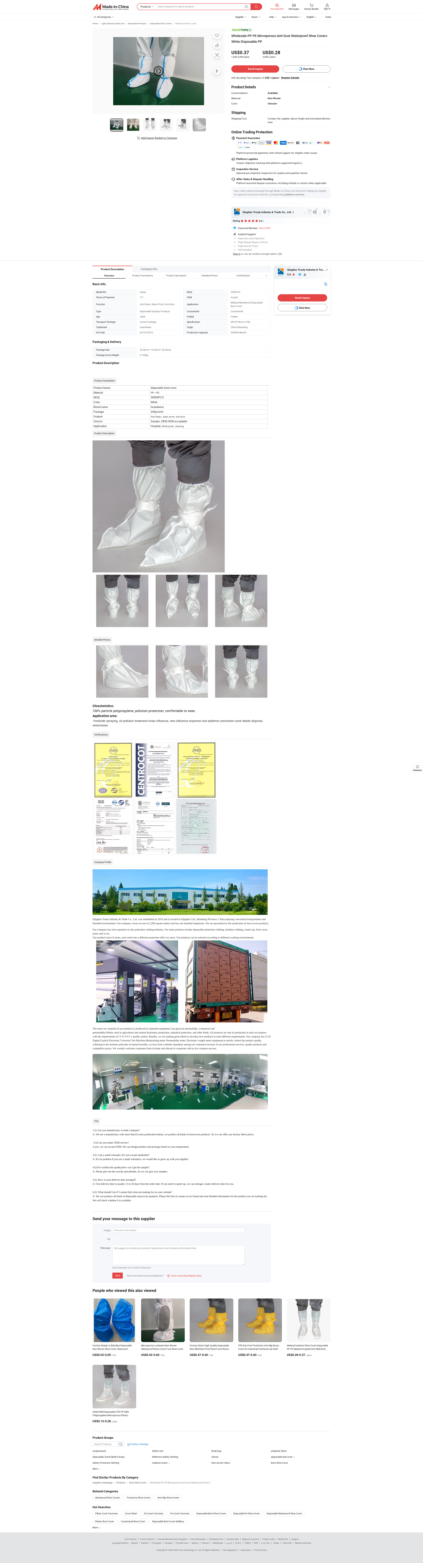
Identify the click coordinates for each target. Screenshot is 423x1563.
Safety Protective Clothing (106, 1462)
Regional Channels (250, 1539)
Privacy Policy (260, 1550)
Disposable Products (137, 23)
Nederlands (218, 1543)
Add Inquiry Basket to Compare (159, 138)
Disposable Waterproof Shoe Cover (284, 1513)
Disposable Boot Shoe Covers (211, 1513)
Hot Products (130, 1539)
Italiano (195, 1543)
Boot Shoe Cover (279, 1462)
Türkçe (276, 1543)
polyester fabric (279, 1450)
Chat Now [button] (308, 68)
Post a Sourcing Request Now (184, 1275)
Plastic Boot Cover (104, 1521)
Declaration (246, 1550)
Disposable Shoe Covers (161, 23)
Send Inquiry (255, 68)
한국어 (238, 1543)
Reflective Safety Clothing (165, 1456)
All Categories (104, 16)
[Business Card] (325, 283)
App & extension (290, 16)
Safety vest (157, 1450)
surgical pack (99, 1450)
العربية (229, 1543)
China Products (147, 1539)
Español (144, 1543)
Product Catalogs (139, 1444)
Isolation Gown (160, 1462)
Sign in (327, 8)
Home (95, 23)
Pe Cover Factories (179, 1513)
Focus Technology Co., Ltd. (190, 1550)
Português (156, 1543)
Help (271, 16)
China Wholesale (198, 1539)
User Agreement (230, 1550)
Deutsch (205, 1543)
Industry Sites (233, 1539)
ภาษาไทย (265, 1543)
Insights (295, 1539)
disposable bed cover (281, 1456)
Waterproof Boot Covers (185, 23)
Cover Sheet (131, 1513)
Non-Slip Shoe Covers (168, 1497)
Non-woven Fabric (221, 1462)
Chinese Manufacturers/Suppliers (172, 1539)
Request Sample (290, 77)
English (134, 1543)
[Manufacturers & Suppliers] (111, 6)
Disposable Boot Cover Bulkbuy (168, 1521)
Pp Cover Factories (153, 1513)
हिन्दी (256, 1543)
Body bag (216, 1450)
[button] (260, 275)
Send (117, 1275)
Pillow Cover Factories (106, 1513)
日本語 (248, 1543)
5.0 (289, 274)
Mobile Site (283, 1539)
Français (168, 1543)
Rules (328, 16)
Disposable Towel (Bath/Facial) (108, 1456)
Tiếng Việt (287, 1543)
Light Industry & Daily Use (113, 23)
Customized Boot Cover (133, 1521)
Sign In (236, 253)
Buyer (255, 16)
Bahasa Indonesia (303, 1543)
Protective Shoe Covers (139, 1497)
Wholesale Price (216, 1539)
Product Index (268, 1539)
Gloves (215, 1456)
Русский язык (182, 1543)
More (95, 1527)
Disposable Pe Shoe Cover (246, 1513)
